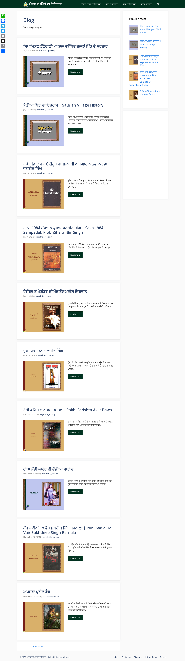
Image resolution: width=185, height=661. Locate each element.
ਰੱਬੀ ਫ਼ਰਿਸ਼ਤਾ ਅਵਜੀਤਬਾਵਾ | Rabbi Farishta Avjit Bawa (67, 409)
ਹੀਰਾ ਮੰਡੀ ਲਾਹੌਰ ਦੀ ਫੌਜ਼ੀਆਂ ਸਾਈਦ (48, 469)
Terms (162, 657)
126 (35, 646)
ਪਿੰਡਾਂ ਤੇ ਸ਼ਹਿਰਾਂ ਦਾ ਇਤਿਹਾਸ (91, 4)
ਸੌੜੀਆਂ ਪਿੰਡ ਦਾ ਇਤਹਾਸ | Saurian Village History (63, 105)
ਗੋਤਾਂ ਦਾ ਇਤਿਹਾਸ (129, 4)
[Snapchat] (3, 40)
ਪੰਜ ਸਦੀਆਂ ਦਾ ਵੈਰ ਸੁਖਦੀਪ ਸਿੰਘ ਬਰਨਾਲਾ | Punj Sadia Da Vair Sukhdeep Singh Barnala (67, 530)
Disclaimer (138, 657)
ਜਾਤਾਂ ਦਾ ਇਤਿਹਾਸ (112, 4)
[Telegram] (3, 25)
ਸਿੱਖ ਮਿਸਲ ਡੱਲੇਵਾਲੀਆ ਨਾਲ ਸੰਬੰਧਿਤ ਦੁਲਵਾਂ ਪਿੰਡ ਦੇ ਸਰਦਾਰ (65, 46)
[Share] (3, 50)
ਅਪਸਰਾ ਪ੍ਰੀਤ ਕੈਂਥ (36, 591)
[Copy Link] (3, 45)
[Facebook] (3, 20)
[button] (158, 4)
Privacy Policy (151, 657)
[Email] (3, 35)
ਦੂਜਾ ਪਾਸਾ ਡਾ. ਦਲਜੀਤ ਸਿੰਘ (43, 350)
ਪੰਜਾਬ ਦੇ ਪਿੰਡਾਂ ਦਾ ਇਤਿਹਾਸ (45, 4)
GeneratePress (62, 657)
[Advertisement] (145, 155)
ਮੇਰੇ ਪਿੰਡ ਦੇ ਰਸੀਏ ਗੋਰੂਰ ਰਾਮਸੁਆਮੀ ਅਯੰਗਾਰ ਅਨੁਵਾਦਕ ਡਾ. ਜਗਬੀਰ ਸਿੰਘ (65, 166)
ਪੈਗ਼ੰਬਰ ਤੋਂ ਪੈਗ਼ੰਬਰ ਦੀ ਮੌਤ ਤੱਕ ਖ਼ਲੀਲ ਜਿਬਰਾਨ (55, 291)
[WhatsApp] (3, 15)
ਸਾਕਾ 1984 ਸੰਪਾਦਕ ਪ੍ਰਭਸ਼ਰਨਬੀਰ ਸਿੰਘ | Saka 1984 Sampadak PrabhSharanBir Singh (63, 230)
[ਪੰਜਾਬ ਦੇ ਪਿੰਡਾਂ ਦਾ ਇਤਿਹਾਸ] (25, 4)
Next (42, 646)
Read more (75, 72)
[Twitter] (3, 30)
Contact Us (126, 657)
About (116, 657)
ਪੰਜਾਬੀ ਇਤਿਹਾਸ (146, 4)
